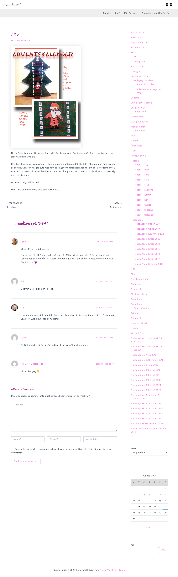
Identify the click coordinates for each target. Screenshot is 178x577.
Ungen (134, 328)
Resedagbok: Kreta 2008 (147, 239)
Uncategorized (139, 323)
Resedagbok (137, 220)
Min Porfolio (130, 13)
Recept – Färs (141, 174)
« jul (148, 527)
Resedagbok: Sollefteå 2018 (146, 380)
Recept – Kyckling (143, 189)
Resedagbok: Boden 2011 (147, 223)
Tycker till (136, 318)
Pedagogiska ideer (143, 80)
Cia (22, 307)
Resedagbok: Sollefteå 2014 (146, 375)
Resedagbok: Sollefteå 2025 (146, 390)
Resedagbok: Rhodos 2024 (145, 365)
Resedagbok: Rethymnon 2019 (147, 360)
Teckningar (137, 299)
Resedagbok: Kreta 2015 (147, 249)
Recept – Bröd (141, 169)
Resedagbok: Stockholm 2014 (147, 413)
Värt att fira (137, 333)
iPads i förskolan (145, 84)
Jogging (135, 97)
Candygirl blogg (111, 13)
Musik (134, 135)
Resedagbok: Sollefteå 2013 (145, 370)
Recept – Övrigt (142, 204)
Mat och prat (138, 126)
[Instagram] (171, 4)
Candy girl (13, 4)
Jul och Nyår (138, 107)
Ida (22, 281)
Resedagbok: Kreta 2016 (147, 254)
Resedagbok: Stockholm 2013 (147, 408)
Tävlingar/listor (139, 294)
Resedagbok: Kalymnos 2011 (149, 234)
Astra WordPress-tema (112, 570)
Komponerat (137, 116)
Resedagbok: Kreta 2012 (147, 244)
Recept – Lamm (142, 194)
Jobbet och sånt (140, 76)
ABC (133, 269)
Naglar (134, 140)
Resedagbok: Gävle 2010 (147, 228)
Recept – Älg (141, 164)
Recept (135, 160)
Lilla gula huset (139, 121)
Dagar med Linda (140, 42)
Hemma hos (137, 66)
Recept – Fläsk (142, 184)
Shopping (136, 284)
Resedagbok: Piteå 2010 (143, 355)
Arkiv (133, 448)
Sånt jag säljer (141, 308)
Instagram (139, 61)
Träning (135, 313)
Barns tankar (138, 32)
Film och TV (137, 47)
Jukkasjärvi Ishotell (141, 102)
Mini (133, 274)
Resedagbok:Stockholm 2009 (147, 423)
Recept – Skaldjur (143, 210)
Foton (134, 52)
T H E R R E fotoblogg (31, 363)
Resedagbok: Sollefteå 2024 (146, 385)
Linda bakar (140, 130)
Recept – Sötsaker (144, 215)
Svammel (136, 289)
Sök (132, 545)
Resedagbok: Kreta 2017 (147, 259)
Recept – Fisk (141, 179)
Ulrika (23, 337)
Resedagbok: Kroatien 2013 (148, 264)
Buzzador (136, 37)
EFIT (136, 56)
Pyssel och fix (138, 155)
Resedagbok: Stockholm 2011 (146, 403)
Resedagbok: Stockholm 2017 (147, 418)
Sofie (23, 241)
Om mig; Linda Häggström (156, 13)
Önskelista (136, 145)
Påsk (133, 150)
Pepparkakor (141, 111)
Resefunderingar (140, 279)
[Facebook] (167, 4)
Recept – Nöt (141, 199)
